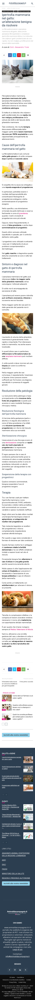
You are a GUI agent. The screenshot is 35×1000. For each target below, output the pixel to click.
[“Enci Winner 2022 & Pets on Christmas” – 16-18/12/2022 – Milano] (28, 835)
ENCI (4, 864)
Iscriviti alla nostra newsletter (16, 735)
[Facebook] (10, 55)
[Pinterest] (19, 55)
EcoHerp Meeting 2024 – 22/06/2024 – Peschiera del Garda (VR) (10, 807)
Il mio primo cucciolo (26, 682)
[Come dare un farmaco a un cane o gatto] (7, 698)
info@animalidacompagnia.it (18, 956)
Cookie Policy (22, 982)
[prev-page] (3, 724)
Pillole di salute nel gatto (24, 11)
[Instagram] (15, 970)
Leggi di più (17, 949)
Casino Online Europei (11, 889)
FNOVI (4, 869)
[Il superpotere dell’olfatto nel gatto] (28, 787)
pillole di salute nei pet (13, 8)
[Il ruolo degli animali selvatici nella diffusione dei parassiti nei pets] (28, 778)
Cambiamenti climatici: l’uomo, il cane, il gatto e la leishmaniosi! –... (12, 826)
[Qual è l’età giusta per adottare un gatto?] (28, 769)
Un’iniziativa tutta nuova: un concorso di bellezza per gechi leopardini (9, 684)
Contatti (28, 980)
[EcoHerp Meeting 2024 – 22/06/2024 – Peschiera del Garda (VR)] (28, 807)
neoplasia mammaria (13, 356)
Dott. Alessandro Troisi (19, 47)
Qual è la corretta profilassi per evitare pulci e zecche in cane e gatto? (23, 717)
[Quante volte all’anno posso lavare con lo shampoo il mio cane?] (7, 707)
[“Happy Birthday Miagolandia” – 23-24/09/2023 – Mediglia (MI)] (28, 817)
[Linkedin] (20, 970)
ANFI (4, 860)
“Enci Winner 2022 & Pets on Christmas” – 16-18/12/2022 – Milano (11, 835)
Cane (4, 700)
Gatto (16, 11)
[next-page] (6, 724)
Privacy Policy (13, 982)
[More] (28, 55)
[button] (3, 3)
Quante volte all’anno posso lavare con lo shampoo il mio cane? (23, 707)
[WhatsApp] (23, 55)
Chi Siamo (12, 977)
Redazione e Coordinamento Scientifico (13, 980)
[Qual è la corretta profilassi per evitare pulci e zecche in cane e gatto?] (7, 716)
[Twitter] (14, 55)
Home (3, 8)
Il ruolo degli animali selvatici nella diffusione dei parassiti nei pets (11, 778)
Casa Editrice (20, 977)
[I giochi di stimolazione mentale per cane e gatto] (28, 759)
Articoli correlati (9, 693)
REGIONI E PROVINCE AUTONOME (16, 878)
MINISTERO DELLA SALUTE (13, 873)
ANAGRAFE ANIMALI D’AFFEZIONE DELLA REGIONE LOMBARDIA (16, 854)
